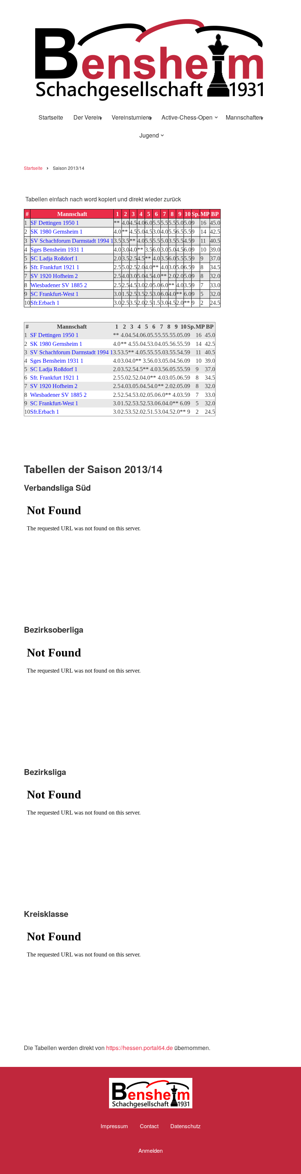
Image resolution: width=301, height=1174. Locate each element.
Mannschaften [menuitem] (241, 120)
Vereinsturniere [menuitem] (129, 120)
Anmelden (150, 1150)
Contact (149, 1126)
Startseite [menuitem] (51, 117)
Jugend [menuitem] (147, 138)
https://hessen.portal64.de (139, 1047)
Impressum (114, 1126)
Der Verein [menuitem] (85, 120)
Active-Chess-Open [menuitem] (185, 120)
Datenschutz (185, 1126)
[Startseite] (149, 57)
